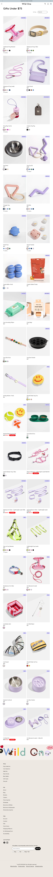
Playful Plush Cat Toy (32, 662)
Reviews (5, 795)
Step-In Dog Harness (8, 546)
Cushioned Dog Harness (9, 46)
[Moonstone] (33, 90)
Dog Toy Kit (30, 165)
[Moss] (33, 50)
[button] (1, 3)
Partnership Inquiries (8, 809)
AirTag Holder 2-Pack (8, 395)
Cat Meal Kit (6, 738)
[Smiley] (27, 399)
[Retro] (5, 50)
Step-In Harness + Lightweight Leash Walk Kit (38, 471)
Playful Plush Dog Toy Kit (9, 433)
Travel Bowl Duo (31, 433)
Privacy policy (21, 866)
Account (5, 818)
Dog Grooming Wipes (8, 322)
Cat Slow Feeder (31, 700)
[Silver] (29, 129)
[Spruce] (31, 50)
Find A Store (6, 826)
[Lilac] (7, 50)
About (4, 790)
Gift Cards (5, 778)
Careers (5, 797)
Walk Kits (5, 771)
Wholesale (5, 802)
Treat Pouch (30, 86)
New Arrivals (6, 773)
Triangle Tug (6, 205)
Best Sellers (6, 776)
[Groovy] (5, 361)
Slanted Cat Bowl (7, 700)
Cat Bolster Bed (7, 624)
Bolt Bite (29, 205)
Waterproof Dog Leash (8, 86)
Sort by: (34, 12)
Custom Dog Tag (31, 126)
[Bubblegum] (4, 50)
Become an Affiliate (7, 805)
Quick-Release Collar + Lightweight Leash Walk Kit (37, 510)
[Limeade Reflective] (4, 550)
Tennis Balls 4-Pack (8, 284)
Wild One (25, 864)
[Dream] (7, 361)
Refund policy (13, 866)
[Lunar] (9, 129)
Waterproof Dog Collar (32, 46)
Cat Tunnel (6, 662)
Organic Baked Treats (32, 284)
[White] (5, 288)
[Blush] (29, 209)
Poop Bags (29, 322)
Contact (5, 821)
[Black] (9, 50)
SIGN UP (38, 848)
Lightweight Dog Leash (32, 546)
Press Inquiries (6, 800)
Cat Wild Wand (30, 624)
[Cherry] (27, 665)
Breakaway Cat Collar (8, 586)
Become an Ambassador (9, 807)
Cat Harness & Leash (32, 586)
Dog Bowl (5, 165)
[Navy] (9, 90)
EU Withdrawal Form (8, 831)
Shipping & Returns (7, 828)
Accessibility (6, 833)
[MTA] (29, 665)
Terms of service (30, 866)
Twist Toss (6, 244)
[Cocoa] (31, 90)
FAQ (4, 823)
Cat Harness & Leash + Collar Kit (35, 738)
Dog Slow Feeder (31, 357)
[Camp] (4, 361)
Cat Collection (6, 768)
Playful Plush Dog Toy (32, 395)
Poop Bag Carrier (7, 126)
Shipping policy (39, 866)
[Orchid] (7, 129)
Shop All (5, 781)
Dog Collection (6, 766)
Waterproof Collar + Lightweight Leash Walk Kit (14, 510)
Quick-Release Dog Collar (9, 471)
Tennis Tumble (30, 244)
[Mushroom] (31, 399)
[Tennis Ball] (29, 399)
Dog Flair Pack (7, 357)
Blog (4, 792)
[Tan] (7, 169)
